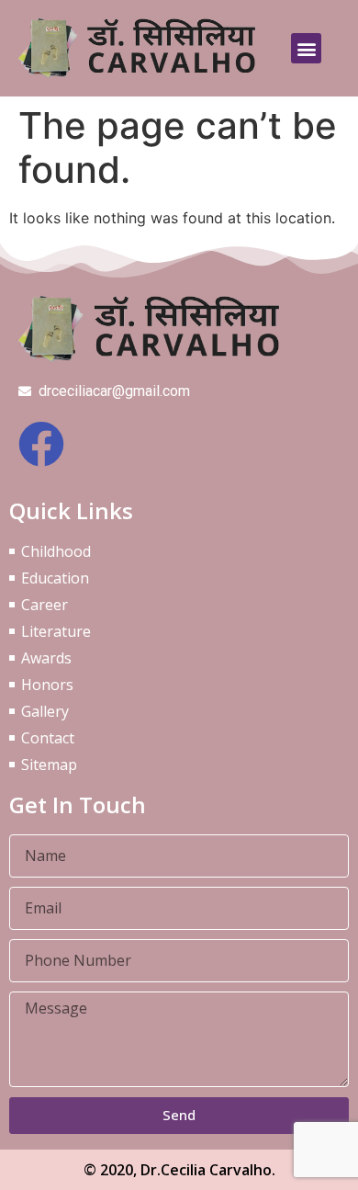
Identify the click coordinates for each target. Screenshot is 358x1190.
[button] (306, 48)
